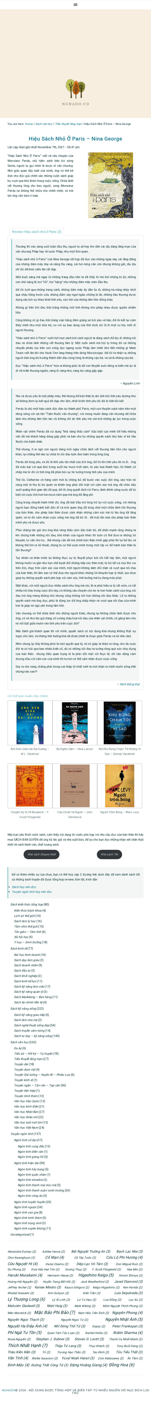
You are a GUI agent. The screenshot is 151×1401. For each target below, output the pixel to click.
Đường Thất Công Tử (49, 1365)
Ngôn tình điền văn (30, 1151)
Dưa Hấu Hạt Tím (45, 1269)
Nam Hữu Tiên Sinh (93, 1313)
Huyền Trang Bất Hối (59, 1281)
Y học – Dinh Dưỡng (27, 942)
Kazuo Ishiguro (76, 1287)
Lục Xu (136, 1299)
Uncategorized (19, 1234)
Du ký (18, 1048)
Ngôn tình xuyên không (29, 1228)
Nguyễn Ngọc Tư (74, 1319)
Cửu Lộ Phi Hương (124, 1257)
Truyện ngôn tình (21, 1134)
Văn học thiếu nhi (25, 1117)
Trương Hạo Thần (71, 1352)
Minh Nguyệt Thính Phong (123, 1306)
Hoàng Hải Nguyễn (23, 1281)
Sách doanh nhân (26, 965)
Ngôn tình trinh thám (28, 1218)
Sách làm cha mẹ (25, 1020)
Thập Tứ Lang (68, 1346)
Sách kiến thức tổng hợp (26, 904)
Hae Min (135, 1269)
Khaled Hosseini (21, 1293)
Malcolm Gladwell (24, 1306)
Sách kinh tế (18, 948)
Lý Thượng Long (26, 1299)
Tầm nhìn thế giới (26, 926)
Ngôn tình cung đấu (31, 1146)
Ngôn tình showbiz (30, 1180)
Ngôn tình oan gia (26, 1212)
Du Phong (17, 1269)
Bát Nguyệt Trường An (90, 1251)
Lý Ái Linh (61, 1299)
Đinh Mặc (18, 1365)
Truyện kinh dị (23, 1080)
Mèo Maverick (19, 1313)
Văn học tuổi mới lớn (28, 1122)
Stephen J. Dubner (52, 1339)
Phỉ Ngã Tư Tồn (24, 1332)
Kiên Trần (91, 1293)
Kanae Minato (48, 1287)
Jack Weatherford (94, 1281)
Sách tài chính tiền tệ (28, 1002)
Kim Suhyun (58, 1293)
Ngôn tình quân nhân (32, 1174)
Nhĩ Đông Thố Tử (69, 1326)
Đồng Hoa (121, 1364)
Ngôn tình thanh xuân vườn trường (41, 1190)
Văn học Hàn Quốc (26, 1101)
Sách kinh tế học (25, 981)
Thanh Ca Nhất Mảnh (126, 1339)
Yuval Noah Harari (78, 1358)
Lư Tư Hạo (86, 1299)
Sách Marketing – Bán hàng (33, 997)
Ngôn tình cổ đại (25, 1140)
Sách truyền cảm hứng (29, 1030)
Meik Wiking (84, 1306)
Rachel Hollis (96, 1333)
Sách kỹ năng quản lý (28, 991)
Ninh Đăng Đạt (130, 684)
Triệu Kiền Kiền (21, 1352)
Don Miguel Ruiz (129, 1264)
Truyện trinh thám (26, 1096)
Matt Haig (57, 1306)
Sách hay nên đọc (24, 887)
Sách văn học (19, 1042)
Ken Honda (133, 1287)
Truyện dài (21, 1064)
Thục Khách (98, 1346)
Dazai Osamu (56, 1264)
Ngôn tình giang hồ (30, 1157)
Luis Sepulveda (128, 1293)
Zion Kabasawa (111, 1358)
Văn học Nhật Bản (26, 1112)
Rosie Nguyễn (19, 1339)
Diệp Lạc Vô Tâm (92, 1264)
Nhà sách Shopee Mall (42, 854)
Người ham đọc (75, 92)
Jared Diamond (128, 1281)
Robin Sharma (128, 1332)
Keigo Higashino (106, 1287)
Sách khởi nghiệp (25, 976)
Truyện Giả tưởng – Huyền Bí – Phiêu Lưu (42, 1074)
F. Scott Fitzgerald (106, 1269)
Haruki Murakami (25, 1275)
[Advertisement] (75, 40)
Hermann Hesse (60, 1275)
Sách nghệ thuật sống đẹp (31, 1025)
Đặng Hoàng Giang (88, 1365)
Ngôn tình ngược (25, 1207)
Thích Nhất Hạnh (27, 1345)
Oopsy (98, 1326)
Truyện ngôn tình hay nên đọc (32, 892)
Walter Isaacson (45, 1358)
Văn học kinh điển (26, 1106)
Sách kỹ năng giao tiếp (29, 1015)
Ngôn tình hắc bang (31, 1169)
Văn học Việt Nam (26, 1127)
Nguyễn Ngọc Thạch (26, 1319)
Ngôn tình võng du (30, 1195)
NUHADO (8, 1390)
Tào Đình (100, 1352)
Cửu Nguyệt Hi (23, 1264)
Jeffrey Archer (19, 1287)
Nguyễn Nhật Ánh (124, 1319)
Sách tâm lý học (25, 921)
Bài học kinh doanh (27, 955)
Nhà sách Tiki (109, 854)
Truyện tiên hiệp (24, 1090)
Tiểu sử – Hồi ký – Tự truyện (33, 1053)
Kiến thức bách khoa (28, 910)
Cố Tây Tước (85, 1257)
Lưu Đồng (112, 1299)
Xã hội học (21, 937)
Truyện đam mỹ (24, 1069)
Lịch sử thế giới (24, 916)
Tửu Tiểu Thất (129, 1352)
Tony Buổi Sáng (130, 1346)
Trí (46, 1352)
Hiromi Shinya (131, 1275)
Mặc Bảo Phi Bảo (54, 1312)
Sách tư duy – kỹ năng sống (33, 1036)
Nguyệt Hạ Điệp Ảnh (27, 1326)
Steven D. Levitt (89, 1339)
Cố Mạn (54, 1257)
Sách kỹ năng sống (23, 1008)
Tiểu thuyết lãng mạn (28, 1059)
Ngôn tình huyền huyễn (29, 1202)
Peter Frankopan (127, 1326)
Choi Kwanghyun (21, 1257)
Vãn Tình (18, 1358)
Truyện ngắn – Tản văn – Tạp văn (37, 1085)
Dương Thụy (76, 1269)
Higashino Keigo (96, 1275)
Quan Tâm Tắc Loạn (63, 1333)
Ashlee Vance (53, 1251)
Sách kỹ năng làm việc (29, 986)
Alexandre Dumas (22, 1251)
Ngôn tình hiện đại (26, 1163)
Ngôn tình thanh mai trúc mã (37, 1185)
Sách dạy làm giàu (26, 960)
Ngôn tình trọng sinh (27, 1223)
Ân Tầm (135, 1358)
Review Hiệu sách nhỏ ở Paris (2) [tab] (37, 232)
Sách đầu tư (22, 970)
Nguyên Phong (127, 1312)
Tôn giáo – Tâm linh (27, 932)
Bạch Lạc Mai (129, 1251)
